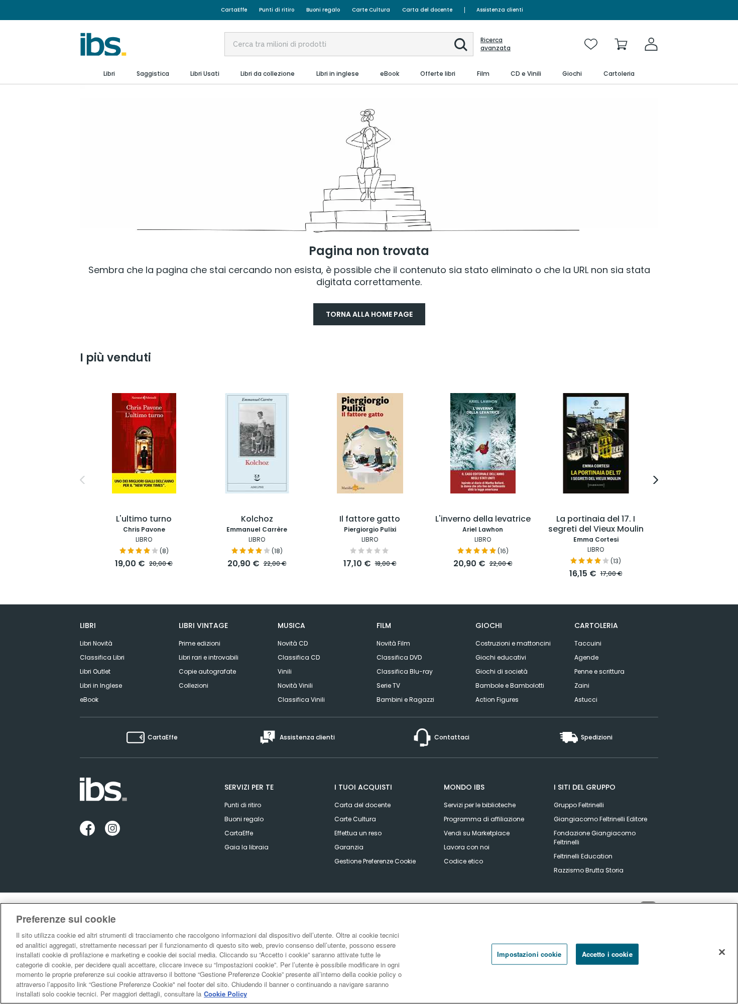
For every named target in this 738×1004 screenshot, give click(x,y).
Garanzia (348, 847)
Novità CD (293, 643)
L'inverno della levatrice (483, 519)
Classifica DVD (399, 657)
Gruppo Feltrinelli (579, 805)
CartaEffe (234, 10)
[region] (369, 953)
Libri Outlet (95, 671)
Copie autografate (207, 671)
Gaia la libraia (246, 847)
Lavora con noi (466, 847)
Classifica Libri (102, 657)
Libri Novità (96, 643)
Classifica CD (299, 657)
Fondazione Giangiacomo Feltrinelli (595, 837)
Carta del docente (427, 10)
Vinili (285, 671)
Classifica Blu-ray (405, 671)
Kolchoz (257, 519)
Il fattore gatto (369, 519)
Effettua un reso (358, 833)
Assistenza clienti (499, 10)
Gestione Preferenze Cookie (375, 861)
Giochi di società (501, 671)
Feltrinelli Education (583, 856)
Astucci (585, 699)
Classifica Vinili (301, 699)
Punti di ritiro (276, 10)
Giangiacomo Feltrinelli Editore (600, 819)
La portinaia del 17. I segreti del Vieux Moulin (596, 524)
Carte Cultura (371, 10)
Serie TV (388, 685)
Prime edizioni (199, 643)
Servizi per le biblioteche (480, 805)
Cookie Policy (225, 993)
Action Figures (497, 699)
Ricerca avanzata (495, 44)
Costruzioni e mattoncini (513, 643)
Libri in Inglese (101, 685)
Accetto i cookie (607, 954)
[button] (460, 44)
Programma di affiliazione (484, 819)
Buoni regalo (323, 10)
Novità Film (393, 643)
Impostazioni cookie (529, 954)
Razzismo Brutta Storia (589, 870)
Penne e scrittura (599, 671)
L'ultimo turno (144, 519)
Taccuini (587, 643)
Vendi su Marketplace (477, 833)
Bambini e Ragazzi (405, 699)
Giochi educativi (500, 657)
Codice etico (463, 861)
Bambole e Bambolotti (509, 685)
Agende (586, 657)
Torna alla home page (369, 314)
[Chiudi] (722, 952)
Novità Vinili (295, 685)
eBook (89, 699)
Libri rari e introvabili (208, 657)
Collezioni (193, 685)
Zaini (581, 685)
